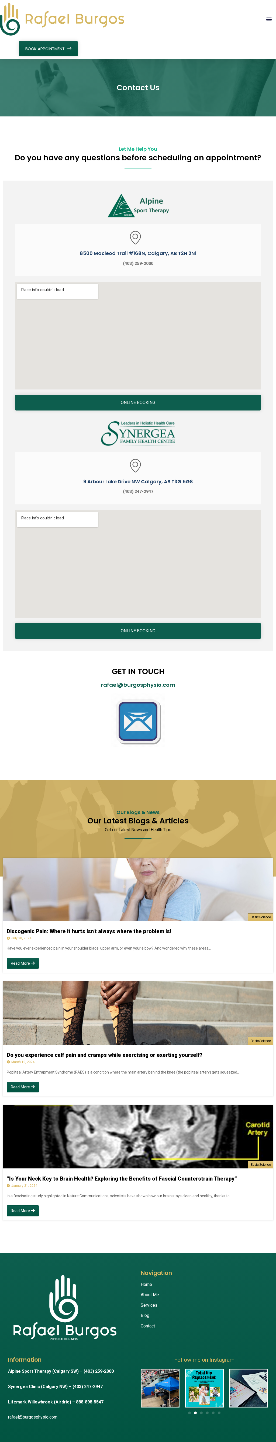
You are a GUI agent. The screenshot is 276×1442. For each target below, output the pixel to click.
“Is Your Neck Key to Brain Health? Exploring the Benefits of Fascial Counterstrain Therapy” (122, 1178)
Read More (20, 963)
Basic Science (261, 917)
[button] (268, 19)
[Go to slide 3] (201, 1413)
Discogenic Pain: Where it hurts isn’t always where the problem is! (89, 931)
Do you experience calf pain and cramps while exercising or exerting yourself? (104, 1055)
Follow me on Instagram (204, 1360)
